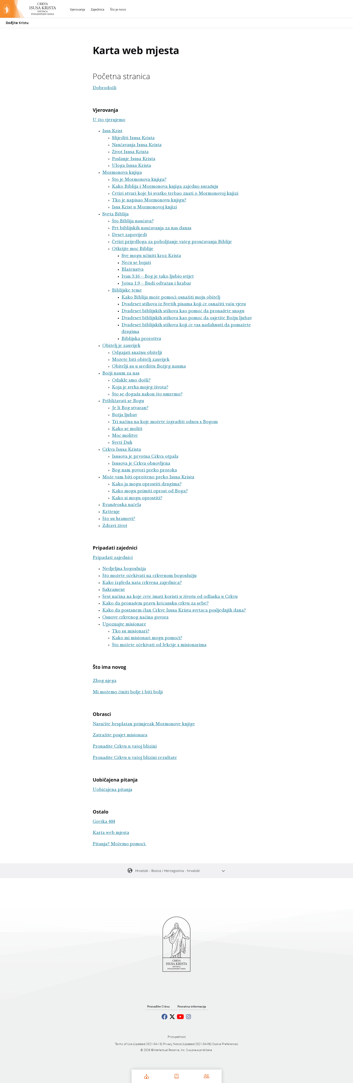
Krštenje (111, 512)
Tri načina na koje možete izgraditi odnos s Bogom (165, 422)
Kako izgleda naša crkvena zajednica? (142, 583)
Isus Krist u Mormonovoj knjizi (144, 207)
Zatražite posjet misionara (120, 735)
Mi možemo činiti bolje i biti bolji (128, 692)
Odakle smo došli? (131, 380)
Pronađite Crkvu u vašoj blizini (125, 747)
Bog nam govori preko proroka (144, 470)
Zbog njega (104, 681)
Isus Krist (112, 131)
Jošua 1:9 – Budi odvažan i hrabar (156, 284)
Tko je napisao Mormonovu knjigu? (149, 200)
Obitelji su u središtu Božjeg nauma (149, 366)
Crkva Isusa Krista (121, 450)
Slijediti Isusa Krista (133, 138)
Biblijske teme (127, 290)
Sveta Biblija (115, 214)
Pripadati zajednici (113, 558)
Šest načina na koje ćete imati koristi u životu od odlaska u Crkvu (170, 597)
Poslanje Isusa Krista (133, 159)
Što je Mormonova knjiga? (139, 180)
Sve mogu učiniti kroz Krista (151, 256)
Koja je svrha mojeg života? (140, 387)
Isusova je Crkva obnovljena (141, 464)
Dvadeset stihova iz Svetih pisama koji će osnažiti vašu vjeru (184, 304)
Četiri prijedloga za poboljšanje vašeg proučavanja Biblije (172, 242)
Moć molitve (125, 436)
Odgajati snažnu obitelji (137, 353)
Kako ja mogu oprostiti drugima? (147, 484)
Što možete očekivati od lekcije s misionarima (159, 645)
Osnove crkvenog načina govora (135, 617)
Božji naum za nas (121, 373)
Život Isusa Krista (130, 152)
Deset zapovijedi (129, 235)
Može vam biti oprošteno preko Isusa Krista (148, 477)
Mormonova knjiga (122, 173)
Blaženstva (133, 270)
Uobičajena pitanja (112, 790)
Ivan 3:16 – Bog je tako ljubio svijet (158, 277)
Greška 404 (104, 822)
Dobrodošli (104, 88)
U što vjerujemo (109, 120)
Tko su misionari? (130, 631)
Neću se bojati (136, 263)
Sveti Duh (122, 443)
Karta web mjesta (111, 833)
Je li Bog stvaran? (130, 408)
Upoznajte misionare (124, 624)
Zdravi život (114, 526)
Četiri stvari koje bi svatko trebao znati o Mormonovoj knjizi (175, 194)
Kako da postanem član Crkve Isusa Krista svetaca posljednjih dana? (174, 610)
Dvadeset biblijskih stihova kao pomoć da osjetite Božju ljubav (187, 318)
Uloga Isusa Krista (131, 166)
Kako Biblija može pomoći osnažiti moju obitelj (171, 297)
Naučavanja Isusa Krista (137, 145)
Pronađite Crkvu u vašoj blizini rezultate (135, 758)
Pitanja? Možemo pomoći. (119, 844)
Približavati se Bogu (123, 401)
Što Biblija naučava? (133, 221)
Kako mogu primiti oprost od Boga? (150, 491)
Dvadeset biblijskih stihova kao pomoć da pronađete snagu (183, 311)
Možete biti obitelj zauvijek (141, 360)
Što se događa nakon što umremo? (147, 394)
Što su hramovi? (118, 519)
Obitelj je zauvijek (121, 346)
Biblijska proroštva (141, 339)
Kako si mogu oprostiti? (137, 498)
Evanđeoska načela (121, 505)
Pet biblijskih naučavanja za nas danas (151, 228)
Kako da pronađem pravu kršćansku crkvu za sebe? (155, 603)
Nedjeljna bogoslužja (124, 569)
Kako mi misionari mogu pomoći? (147, 638)
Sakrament (113, 590)
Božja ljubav (124, 415)
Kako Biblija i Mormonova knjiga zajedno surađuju (165, 187)
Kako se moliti (127, 429)
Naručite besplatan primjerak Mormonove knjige (144, 724)
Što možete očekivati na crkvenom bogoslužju (149, 576)
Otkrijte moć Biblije (132, 249)
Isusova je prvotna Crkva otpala (145, 457)
